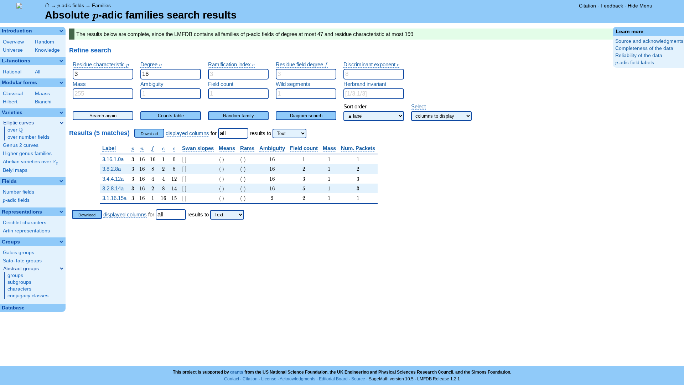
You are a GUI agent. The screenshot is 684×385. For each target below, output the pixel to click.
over (15, 130)
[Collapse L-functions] (61, 61)
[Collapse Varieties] (61, 112)
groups (15, 275)
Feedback (612, 6)
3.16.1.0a (113, 159)
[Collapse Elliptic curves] (61, 123)
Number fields (18, 192)
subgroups (19, 282)
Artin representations (26, 230)
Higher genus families (27, 153)
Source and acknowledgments (649, 41)
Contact (231, 378)
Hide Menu (640, 6)
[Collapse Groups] (61, 242)
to (269, 133)
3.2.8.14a (113, 188)
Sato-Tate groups (22, 260)
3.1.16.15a (114, 198)
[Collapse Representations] (61, 212)
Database (13, 307)
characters (19, 289)
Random (44, 42)
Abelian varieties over (30, 161)
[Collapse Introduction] (61, 31)
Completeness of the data (644, 48)
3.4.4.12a (113, 179)
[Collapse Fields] (61, 181)
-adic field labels (634, 62)
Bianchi (43, 101)
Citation (587, 6)
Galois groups (18, 252)
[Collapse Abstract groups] (61, 268)
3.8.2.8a (111, 169)
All (37, 72)
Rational (12, 72)
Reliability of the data (638, 55)
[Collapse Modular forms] (61, 83)
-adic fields (70, 5)
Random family (238, 115)
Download (149, 134)
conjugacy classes (27, 295)
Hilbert (10, 101)
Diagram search (306, 115)
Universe (13, 50)
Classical (13, 93)
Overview (13, 42)
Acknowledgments (297, 378)
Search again (102, 115)
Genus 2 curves (20, 145)
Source (358, 378)
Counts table (171, 115)
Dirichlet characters (24, 222)
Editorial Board (333, 378)
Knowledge (47, 50)
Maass (42, 93)
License (268, 378)
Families (101, 5)
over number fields (28, 137)
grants (236, 372)
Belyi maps (15, 170)
